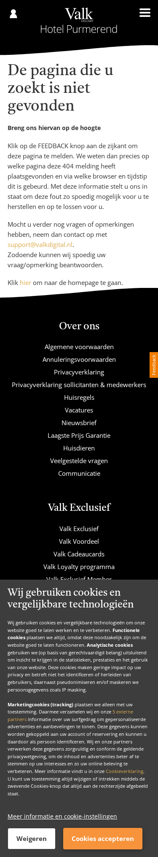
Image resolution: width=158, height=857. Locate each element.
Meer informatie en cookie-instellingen (62, 816)
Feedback (153, 365)
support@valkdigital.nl (40, 244)
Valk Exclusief (79, 528)
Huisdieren (79, 448)
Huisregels (79, 397)
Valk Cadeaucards (79, 554)
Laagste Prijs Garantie (79, 435)
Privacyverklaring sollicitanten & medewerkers (79, 384)
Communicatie (79, 473)
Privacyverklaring (79, 372)
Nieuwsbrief (79, 422)
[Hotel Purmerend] (79, 20)
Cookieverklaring (124, 771)
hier (25, 282)
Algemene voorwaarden (79, 346)
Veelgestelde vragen (79, 460)
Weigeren (31, 838)
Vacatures (79, 410)
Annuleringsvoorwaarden (79, 359)
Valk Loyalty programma (79, 566)
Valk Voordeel (79, 541)
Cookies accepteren (103, 838)
